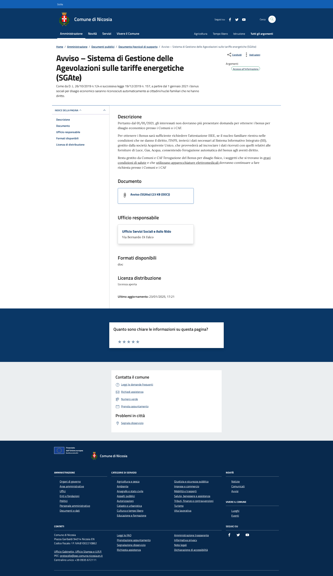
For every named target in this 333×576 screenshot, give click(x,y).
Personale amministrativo (75, 506)
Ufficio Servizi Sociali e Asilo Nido (146, 231)
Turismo (178, 506)
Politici (64, 501)
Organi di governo (70, 481)
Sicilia (60, 4)
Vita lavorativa (182, 511)
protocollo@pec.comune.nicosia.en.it (81, 556)
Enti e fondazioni (69, 496)
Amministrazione (71, 33)
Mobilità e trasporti (185, 491)
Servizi (106, 33)
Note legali (180, 545)
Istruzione (239, 34)
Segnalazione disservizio (131, 545)
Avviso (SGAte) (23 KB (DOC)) (150, 194)
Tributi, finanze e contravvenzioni (194, 501)
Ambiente (122, 486)
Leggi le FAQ (124, 535)
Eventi (235, 516)
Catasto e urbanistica (129, 506)
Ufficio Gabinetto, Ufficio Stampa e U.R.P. (78, 551)
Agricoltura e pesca (128, 481)
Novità (92, 33)
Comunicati (238, 486)
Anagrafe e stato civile (130, 491)
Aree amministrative (72, 486)
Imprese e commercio (186, 486)
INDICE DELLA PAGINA (66, 110)
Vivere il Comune (128, 33)
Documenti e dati (70, 511)
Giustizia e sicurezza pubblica (191, 481)
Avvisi (234, 491)
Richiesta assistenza (129, 550)
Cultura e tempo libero (130, 511)
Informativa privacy (185, 540)
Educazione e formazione (131, 515)
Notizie (235, 481)
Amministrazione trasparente (191, 535)
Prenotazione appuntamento (134, 540)
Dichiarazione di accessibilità (191, 550)
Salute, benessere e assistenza (192, 496)
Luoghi (235, 511)
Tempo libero (220, 34)
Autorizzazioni (125, 501)
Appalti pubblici (126, 496)
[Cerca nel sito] (272, 19)
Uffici (63, 491)
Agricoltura (200, 34)
